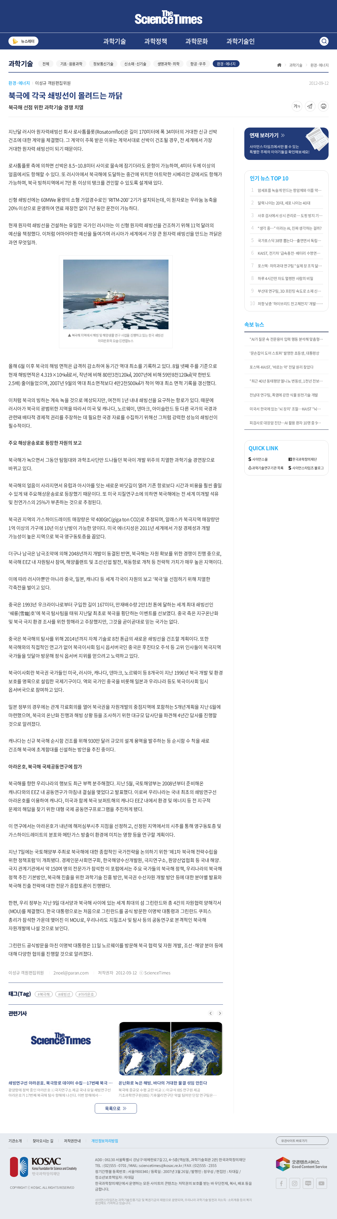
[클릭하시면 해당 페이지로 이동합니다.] (168, 17)
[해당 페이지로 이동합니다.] (60, 1048)
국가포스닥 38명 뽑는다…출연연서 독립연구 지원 (290, 240)
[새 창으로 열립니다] (43, 1167)
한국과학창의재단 (304, 459)
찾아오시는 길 (43, 1140)
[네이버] (308, 1183)
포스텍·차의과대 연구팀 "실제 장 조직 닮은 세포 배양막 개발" (290, 265)
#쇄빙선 (64, 994)
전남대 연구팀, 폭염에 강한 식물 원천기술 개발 (284, 394)
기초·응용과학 (71, 63)
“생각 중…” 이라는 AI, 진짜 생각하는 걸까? (290, 228)
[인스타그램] (294, 1183)
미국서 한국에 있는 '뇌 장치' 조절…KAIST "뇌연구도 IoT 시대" (289, 408)
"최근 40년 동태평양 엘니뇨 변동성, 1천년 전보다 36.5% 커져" (289, 380)
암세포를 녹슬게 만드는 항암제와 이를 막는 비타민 (290, 190)
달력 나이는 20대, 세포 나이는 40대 (284, 202)
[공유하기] (297, 106)
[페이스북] (281, 1183)
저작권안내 (72, 1140)
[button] (211, 1013)
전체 (45, 63)
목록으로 (112, 1108)
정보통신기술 (103, 63)
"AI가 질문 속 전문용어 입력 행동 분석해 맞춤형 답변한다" (289, 339)
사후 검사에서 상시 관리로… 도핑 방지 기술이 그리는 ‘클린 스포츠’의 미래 (290, 215)
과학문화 (196, 41)
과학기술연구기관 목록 (267, 468)
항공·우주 (198, 63)
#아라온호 (86, 994)
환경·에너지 (226, 63)
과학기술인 (240, 41)
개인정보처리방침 (104, 1140)
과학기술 (114, 41)
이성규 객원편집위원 (53, 83)
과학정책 (155, 41)
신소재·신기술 (135, 63)
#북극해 (44, 994)
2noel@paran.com (70, 972)
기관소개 (15, 1140)
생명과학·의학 (168, 63)
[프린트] (323, 106)
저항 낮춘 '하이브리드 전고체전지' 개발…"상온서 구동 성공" (290, 303)
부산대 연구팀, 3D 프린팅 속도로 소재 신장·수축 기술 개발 (290, 291)
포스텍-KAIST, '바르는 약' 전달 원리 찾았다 (281, 367)
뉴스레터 (27, 41)
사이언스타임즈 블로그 (308, 468)
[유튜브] (321, 1183)
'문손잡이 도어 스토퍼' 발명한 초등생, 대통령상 (284, 353)
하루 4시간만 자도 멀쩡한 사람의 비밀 (285, 278)
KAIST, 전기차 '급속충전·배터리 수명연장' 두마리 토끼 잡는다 (290, 253)
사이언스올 (259, 459)
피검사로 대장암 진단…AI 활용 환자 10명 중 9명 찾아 (289, 422)
